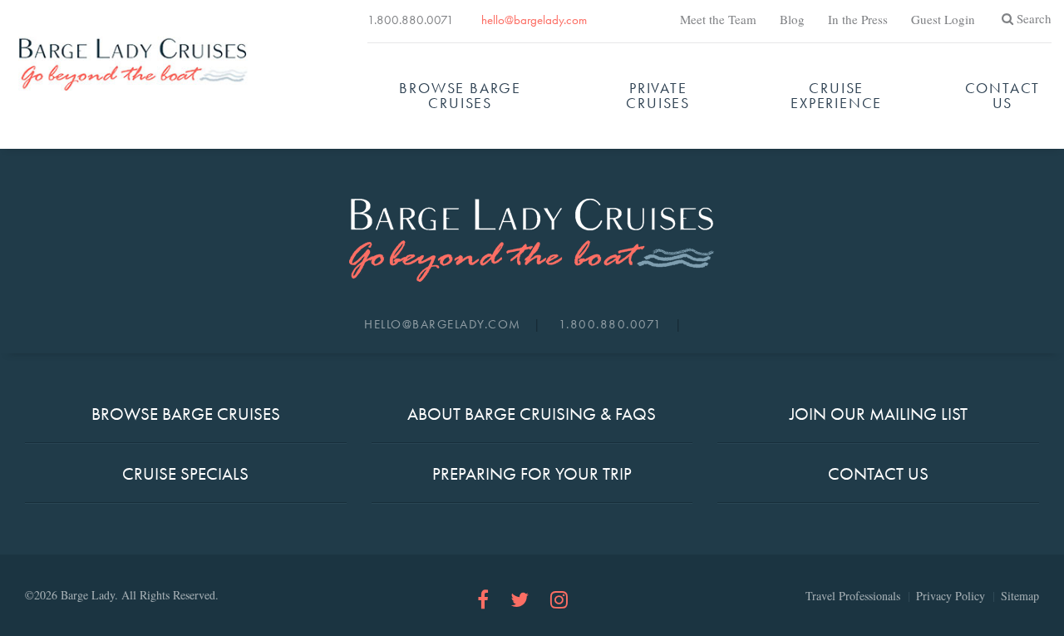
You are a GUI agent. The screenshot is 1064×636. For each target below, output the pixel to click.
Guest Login (943, 19)
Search (1034, 18)
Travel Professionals (852, 596)
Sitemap (1020, 596)
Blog (792, 19)
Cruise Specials (185, 473)
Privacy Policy (950, 596)
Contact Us (1003, 95)
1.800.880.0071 (410, 20)
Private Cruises (658, 95)
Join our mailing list (879, 413)
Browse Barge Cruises (460, 95)
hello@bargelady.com (534, 20)
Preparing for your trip (532, 473)
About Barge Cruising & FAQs (531, 413)
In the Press (858, 19)
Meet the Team (718, 19)
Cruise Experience (836, 95)
